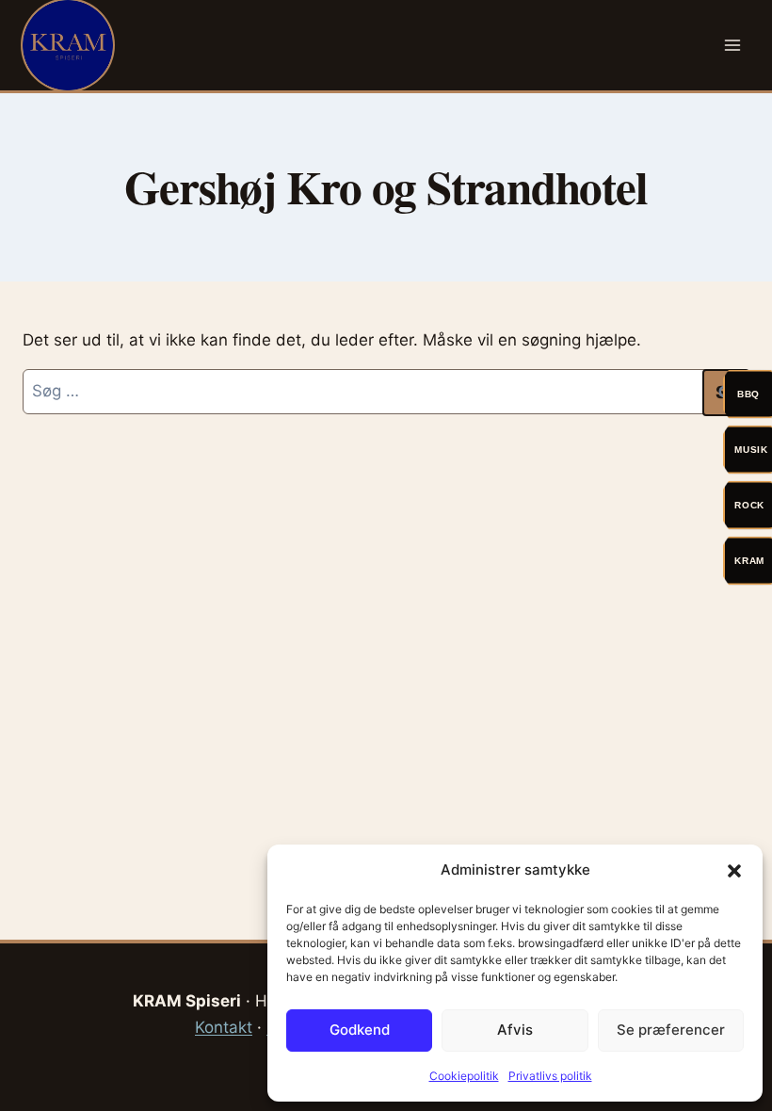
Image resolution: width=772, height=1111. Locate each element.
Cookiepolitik (464, 1076)
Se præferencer (671, 1030)
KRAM (749, 561)
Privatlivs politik (550, 1076)
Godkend (360, 1030)
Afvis (515, 1030)
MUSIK (751, 449)
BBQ (748, 394)
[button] (734, 870)
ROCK (749, 505)
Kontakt (223, 1027)
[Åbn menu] (732, 44)
